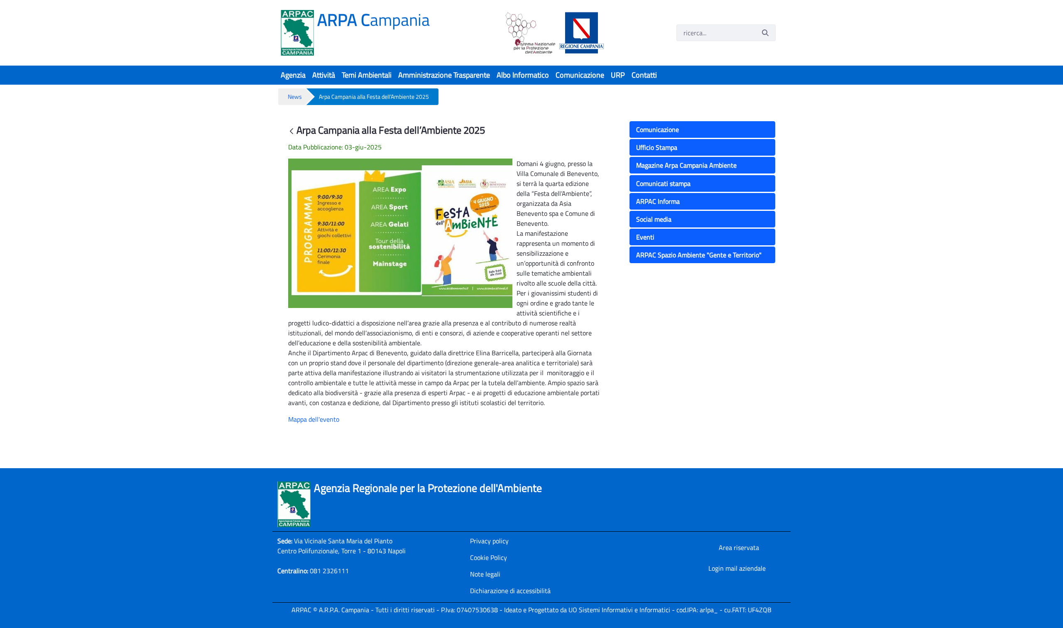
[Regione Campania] (579, 33)
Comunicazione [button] (580, 75)
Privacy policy (489, 541)
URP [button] (618, 75)
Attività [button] (323, 75)
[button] (704, 130)
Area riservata (739, 547)
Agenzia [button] (293, 75)
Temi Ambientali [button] (367, 75)
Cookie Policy (488, 557)
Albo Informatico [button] (523, 75)
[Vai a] (299, 33)
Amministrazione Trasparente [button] (444, 75)
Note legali (485, 574)
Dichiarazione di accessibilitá (510, 591)
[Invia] (765, 32)
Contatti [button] (644, 75)
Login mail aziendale (737, 568)
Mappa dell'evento (313, 419)
